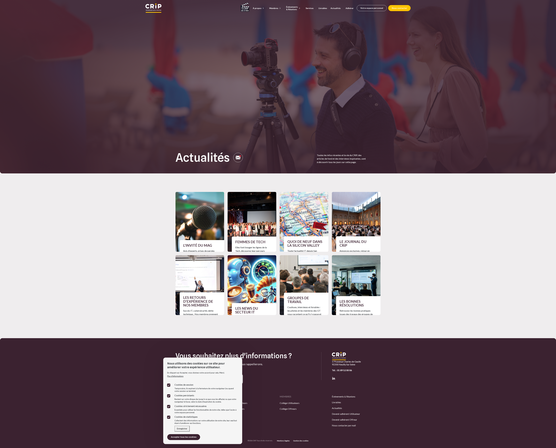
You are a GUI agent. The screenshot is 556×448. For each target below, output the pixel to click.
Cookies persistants (184, 395)
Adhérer (350, 8)
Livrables (323, 8)
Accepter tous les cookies (183, 437)
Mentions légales (283, 441)
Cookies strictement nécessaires (190, 406)
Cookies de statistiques (186, 416)
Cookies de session (183, 384)
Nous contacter (399, 8)
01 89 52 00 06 (344, 370)
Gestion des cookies (301, 441)
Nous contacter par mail (344, 425)
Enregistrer (182, 428)
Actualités (336, 8)
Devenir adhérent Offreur (344, 419)
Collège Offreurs (288, 408)
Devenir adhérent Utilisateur (346, 413)
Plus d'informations (175, 376)
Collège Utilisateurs (289, 403)
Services (310, 8)
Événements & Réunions (343, 396)
